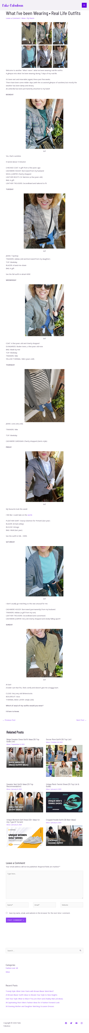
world (30, 515)
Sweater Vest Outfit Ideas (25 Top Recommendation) (19, 785)
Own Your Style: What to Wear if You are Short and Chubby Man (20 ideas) (34, 999)
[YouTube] (76, 1023)
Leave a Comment (13, 18)
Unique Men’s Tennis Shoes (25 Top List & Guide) (62, 785)
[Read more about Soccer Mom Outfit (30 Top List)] (64, 761)
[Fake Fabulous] (12, 5)
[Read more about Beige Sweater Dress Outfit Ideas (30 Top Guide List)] (24, 757)
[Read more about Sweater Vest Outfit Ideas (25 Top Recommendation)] (24, 802)
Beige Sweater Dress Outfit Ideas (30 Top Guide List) (22, 740)
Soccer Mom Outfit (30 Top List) (58, 739)
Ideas (23, 18)
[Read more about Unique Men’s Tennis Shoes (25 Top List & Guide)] (64, 802)
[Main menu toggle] (84, 5)
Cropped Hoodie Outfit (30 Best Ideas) (61, 819)
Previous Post (9, 720)
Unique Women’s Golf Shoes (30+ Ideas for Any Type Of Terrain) (23, 820)
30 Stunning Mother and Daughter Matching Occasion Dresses (30, 1006)
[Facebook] (66, 1023)
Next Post (81, 720)
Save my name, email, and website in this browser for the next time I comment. (39, 913)
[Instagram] (82, 1023)
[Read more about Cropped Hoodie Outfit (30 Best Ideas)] (64, 835)
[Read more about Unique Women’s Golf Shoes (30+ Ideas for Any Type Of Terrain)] (24, 837)
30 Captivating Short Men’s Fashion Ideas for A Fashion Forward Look (32, 1002)
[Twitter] (71, 1023)
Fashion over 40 (12, 968)
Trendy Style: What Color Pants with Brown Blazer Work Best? (30, 991)
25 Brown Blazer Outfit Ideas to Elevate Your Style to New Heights (31, 995)
